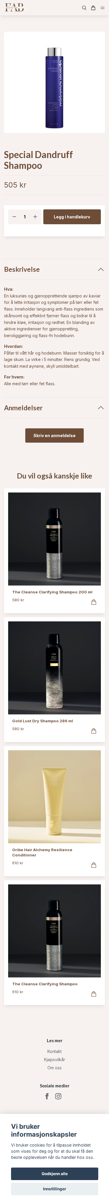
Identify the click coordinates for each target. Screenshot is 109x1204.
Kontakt (54, 1051)
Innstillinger (54, 1189)
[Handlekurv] (93, 7)
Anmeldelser (23, 408)
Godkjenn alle (55, 1173)
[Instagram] (58, 1096)
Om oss (54, 1067)
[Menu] (102, 7)
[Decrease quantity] (14, 217)
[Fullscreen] (54, 82)
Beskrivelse (22, 269)
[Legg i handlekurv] (94, 602)
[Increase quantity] (35, 217)
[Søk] (84, 7)
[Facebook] (47, 1096)
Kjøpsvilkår (54, 1059)
